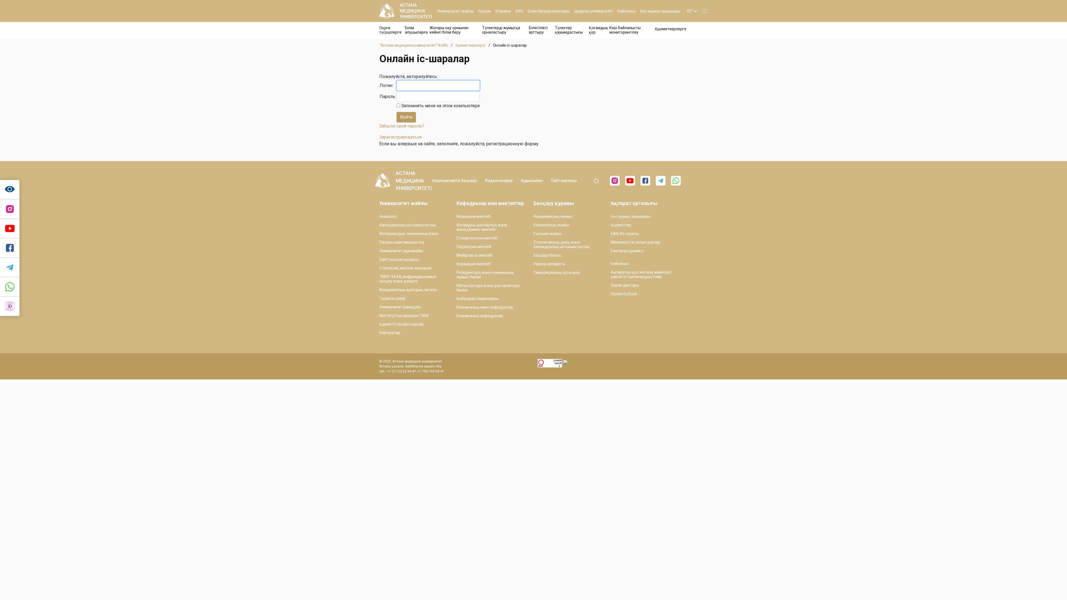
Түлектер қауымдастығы (569, 30)
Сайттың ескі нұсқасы (399, 259)
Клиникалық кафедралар (480, 316)
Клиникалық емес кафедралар (485, 307)
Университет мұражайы (401, 251)
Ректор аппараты (549, 264)
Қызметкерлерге (670, 29)
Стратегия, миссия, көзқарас (405, 268)
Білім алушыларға (416, 30)
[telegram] (9, 267)
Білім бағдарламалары (549, 11)
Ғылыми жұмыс (548, 233)
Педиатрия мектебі (474, 246)
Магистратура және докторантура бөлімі (488, 287)
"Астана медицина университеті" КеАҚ (413, 45)
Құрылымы (532, 180)
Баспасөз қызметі (627, 251)
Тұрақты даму (392, 298)
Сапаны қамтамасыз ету (401, 242)
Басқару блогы (547, 255)
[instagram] (9, 209)
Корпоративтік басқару (454, 180)
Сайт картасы (564, 180)
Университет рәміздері (400, 307)
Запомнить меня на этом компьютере (440, 105)
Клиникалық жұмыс (552, 225)
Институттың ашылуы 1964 (403, 315)
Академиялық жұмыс (553, 216)
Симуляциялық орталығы (557, 272)
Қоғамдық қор (598, 30)
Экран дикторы (625, 285)
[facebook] (645, 181)
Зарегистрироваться (400, 137)
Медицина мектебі (474, 216)
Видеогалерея (499, 180)
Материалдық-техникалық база (408, 233)
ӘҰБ (519, 11)
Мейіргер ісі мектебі (475, 255)
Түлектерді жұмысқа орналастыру (501, 30)
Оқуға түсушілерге (390, 30)
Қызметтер (621, 225)
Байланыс (627, 11)
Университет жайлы (455, 11)
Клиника (503, 11)
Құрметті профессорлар (401, 324)
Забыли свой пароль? (401, 126)
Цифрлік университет (593, 11)
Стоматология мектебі (477, 238)
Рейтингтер (389, 333)
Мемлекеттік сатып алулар (635, 242)
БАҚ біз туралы (625, 233)
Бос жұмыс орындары (660, 11)
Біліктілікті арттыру (538, 30)
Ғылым (484, 11)
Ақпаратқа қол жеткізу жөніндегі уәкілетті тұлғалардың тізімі (641, 274)
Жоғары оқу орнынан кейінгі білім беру (449, 30)
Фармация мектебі (474, 264)
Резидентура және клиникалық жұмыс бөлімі (485, 274)
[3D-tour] (9, 306)
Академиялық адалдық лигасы (408, 290)
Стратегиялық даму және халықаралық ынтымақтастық (562, 244)
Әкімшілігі (388, 216)
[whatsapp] (9, 287)
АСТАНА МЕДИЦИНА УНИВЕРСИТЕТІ (416, 10)
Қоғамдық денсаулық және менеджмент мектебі (482, 227)
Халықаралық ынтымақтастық (407, 225)
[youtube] (630, 181)
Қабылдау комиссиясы (477, 298)
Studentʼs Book (624, 294)
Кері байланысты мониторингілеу (625, 30)
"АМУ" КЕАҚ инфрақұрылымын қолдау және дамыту (408, 278)
